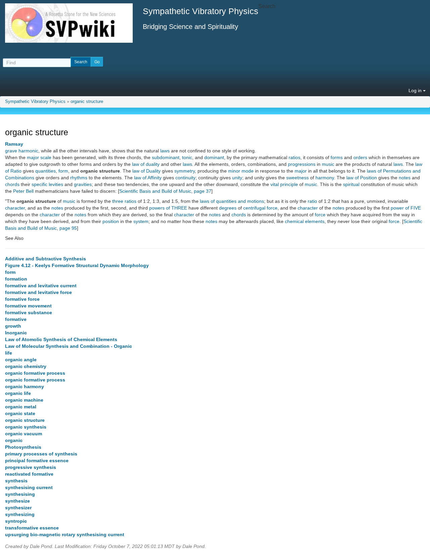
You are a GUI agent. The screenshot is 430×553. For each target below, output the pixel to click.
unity (237, 177)
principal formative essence (37, 460)
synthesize (17, 501)
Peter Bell (23, 191)
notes (405, 177)
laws (165, 150)
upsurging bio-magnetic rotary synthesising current (64, 534)
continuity (185, 177)
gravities (83, 184)
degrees (227, 208)
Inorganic (16, 332)
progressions (301, 164)
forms (337, 157)
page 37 (202, 191)
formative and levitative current (41, 285)
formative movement (28, 305)
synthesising (20, 494)
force (320, 214)
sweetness (297, 177)
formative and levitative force (38, 292)
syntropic (16, 521)
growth (13, 326)
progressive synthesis (30, 467)
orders (360, 157)
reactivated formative (29, 474)
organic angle (21, 359)
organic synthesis (25, 427)
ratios (294, 157)
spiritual (351, 184)
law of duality (146, 164)
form (63, 171)
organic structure (87, 101)
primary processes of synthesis (41, 453)
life (8, 353)
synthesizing (20, 514)
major (301, 171)
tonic (187, 157)
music (328, 164)
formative (16, 319)
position (110, 221)
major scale (39, 157)
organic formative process (35, 373)
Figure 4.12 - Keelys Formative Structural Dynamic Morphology (77, 265)
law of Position (361, 177)
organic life (18, 393)
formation (16, 279)
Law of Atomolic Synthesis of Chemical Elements (61, 339)
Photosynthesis (23, 447)
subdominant (165, 157)
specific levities (47, 184)
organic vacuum (23, 433)
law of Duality (146, 171)
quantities (45, 171)
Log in (415, 90)
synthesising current (29, 487)
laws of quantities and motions (232, 201)
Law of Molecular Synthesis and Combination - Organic (68, 346)
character (15, 208)
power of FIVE (406, 208)
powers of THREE (168, 208)
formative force (22, 299)
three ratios (124, 201)
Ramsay (14, 144)
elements (315, 221)
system (140, 221)
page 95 (68, 228)
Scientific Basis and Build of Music (155, 191)
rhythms (78, 177)
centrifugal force (260, 208)
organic (14, 440)
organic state (20, 413)
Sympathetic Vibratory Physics (35, 101)
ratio (312, 201)
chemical (294, 221)
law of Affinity (148, 177)
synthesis (16, 480)
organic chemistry (25, 366)
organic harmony (24, 386)
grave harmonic (21, 150)
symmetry (184, 171)
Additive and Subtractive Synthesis (45, 258)
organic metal (20, 406)
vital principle (284, 184)
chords (12, 184)
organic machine (24, 400)
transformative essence (32, 527)
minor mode (241, 171)
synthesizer (18, 507)
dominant (214, 157)
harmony (324, 177)
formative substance (28, 312)
